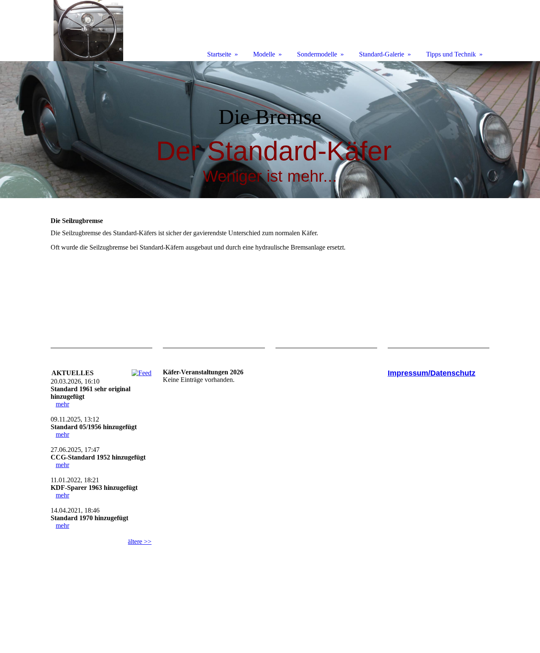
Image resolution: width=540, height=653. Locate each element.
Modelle (264, 54)
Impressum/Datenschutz (431, 373)
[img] (270, 129)
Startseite (219, 54)
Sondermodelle (317, 54)
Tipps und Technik (451, 54)
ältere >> (139, 541)
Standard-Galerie (381, 54)
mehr (62, 404)
